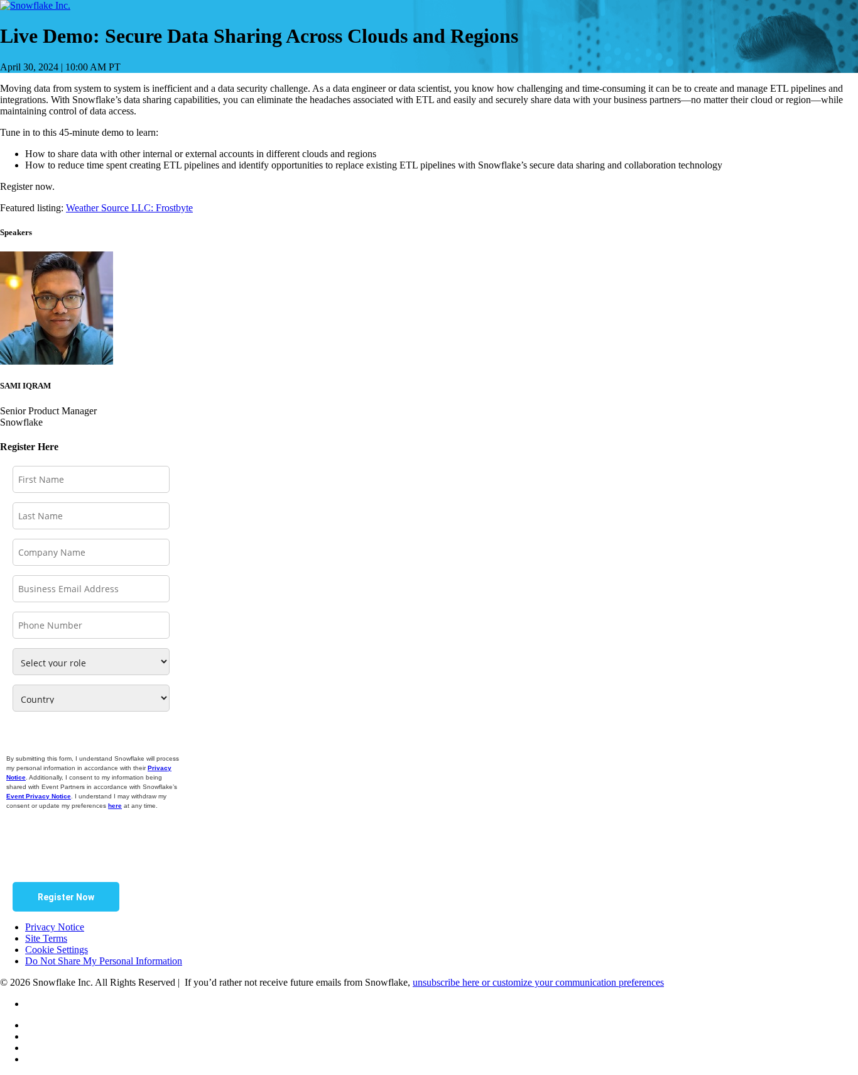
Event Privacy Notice (38, 796)
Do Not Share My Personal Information (103, 961)
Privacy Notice (54, 927)
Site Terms (46, 938)
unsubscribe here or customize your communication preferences (538, 982)
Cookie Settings (56, 949)
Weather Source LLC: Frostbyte (129, 207)
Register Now (66, 897)
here (115, 805)
